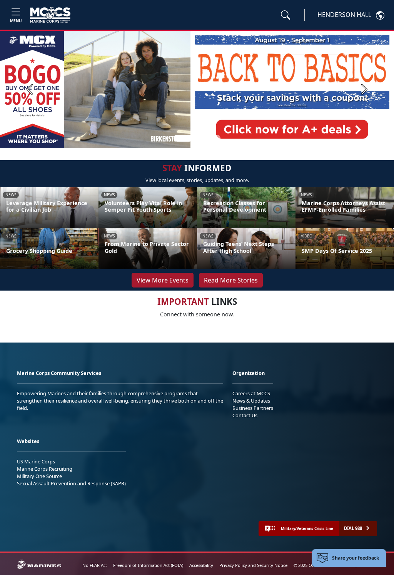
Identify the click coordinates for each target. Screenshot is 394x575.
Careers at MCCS (251, 393)
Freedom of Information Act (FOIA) (148, 565)
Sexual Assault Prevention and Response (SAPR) (71, 483)
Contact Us (244, 415)
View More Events (163, 280)
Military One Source (39, 476)
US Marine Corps (36, 461)
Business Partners (252, 408)
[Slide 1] (183, 138)
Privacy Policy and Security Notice (253, 565)
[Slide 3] (207, 138)
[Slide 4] (217, 138)
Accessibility (201, 565)
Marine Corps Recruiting (44, 468)
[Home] (50, 15)
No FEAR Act (94, 565)
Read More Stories (231, 280)
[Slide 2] (198, 138)
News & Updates (251, 400)
